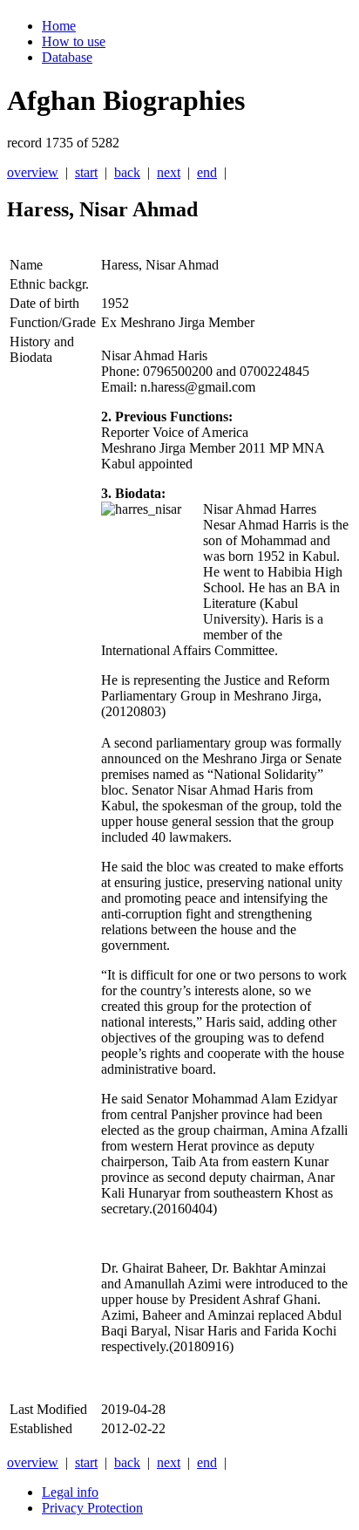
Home (59, 25)
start (86, 172)
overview (32, 172)
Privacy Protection (92, 1507)
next (168, 172)
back (127, 172)
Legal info (70, 1492)
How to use (73, 41)
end (207, 172)
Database (67, 57)
